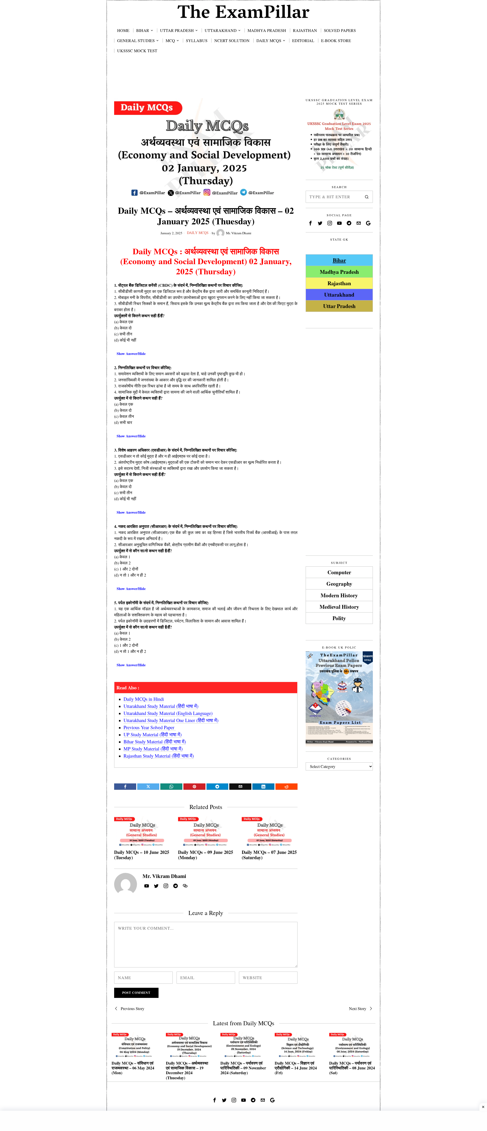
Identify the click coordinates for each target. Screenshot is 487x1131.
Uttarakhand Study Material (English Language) (168, 713)
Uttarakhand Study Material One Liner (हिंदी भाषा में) (171, 720)
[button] (367, 197)
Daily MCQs (197, 232)
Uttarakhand (339, 294)
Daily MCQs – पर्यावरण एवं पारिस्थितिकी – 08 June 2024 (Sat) (352, 1068)
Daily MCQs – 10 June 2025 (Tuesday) (141, 855)
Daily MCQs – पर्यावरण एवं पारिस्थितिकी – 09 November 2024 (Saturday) (243, 1068)
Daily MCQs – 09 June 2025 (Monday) (205, 855)
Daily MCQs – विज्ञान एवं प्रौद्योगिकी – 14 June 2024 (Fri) (296, 1068)
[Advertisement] (243, 81)
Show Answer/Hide (131, 353)
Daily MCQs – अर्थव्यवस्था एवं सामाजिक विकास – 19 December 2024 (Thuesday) (187, 1070)
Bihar (339, 260)
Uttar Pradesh (339, 306)
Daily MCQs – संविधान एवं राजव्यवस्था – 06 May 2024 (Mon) (133, 1068)
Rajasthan (339, 283)
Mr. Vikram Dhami (238, 233)
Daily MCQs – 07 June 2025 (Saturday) (269, 855)
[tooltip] (125, 786)
